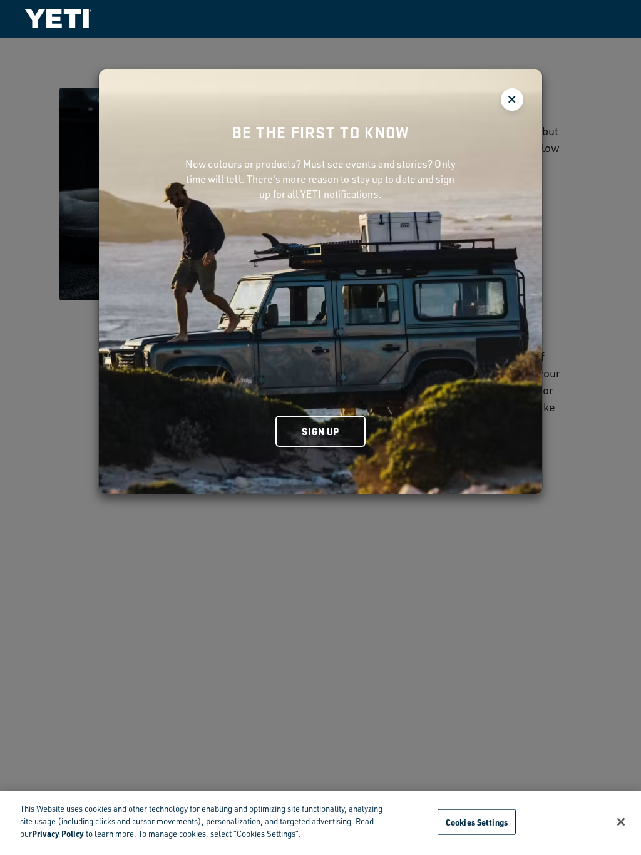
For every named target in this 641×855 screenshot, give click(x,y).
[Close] (621, 822)
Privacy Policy (58, 833)
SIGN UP (320, 431)
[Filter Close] (512, 99)
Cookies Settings (477, 821)
